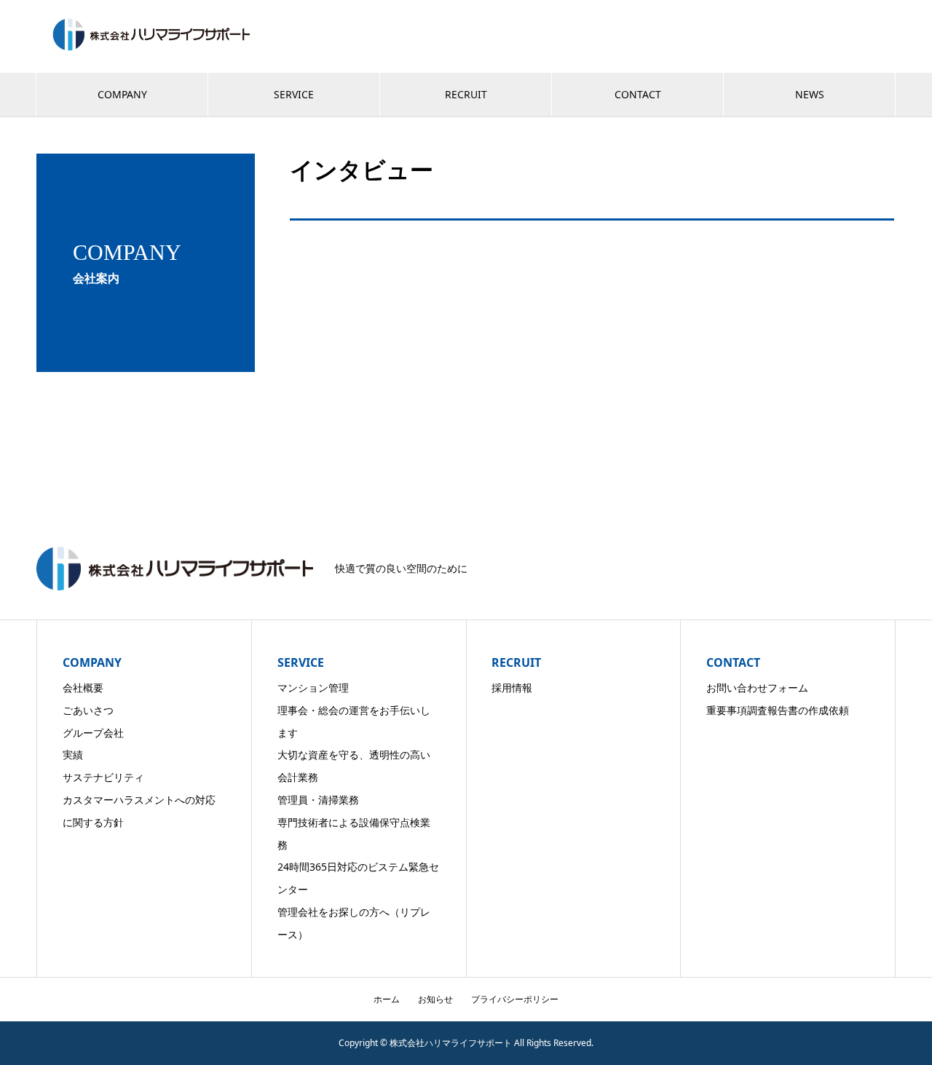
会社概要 (83, 687)
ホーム (387, 999)
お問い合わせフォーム (757, 687)
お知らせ (435, 999)
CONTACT (638, 94)
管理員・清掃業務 (318, 800)
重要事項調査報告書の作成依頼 (777, 710)
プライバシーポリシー (514, 999)
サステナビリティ (103, 777)
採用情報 (511, 687)
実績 (73, 754)
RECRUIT (466, 94)
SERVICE (294, 94)
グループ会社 (93, 733)
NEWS (809, 94)
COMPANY (122, 94)
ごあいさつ (88, 710)
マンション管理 (313, 687)
